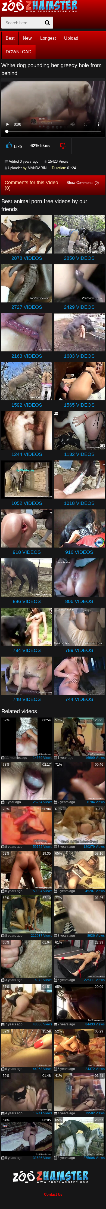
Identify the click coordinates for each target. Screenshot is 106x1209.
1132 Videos (79, 454)
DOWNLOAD (19, 52)
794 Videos (27, 650)
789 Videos (79, 650)
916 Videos (79, 552)
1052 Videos (26, 503)
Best (10, 38)
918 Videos (27, 552)
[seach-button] (47, 23)
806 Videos (79, 601)
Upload (71, 38)
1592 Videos (26, 405)
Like (18, 146)
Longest (48, 38)
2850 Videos (79, 258)
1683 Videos (79, 356)
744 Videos (79, 699)
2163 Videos (26, 356)
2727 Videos (26, 307)
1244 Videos (26, 454)
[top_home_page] (42, 6)
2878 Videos (26, 258)
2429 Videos (79, 307)
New (27, 38)
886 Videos (27, 601)
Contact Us (53, 1194)
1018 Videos (79, 503)
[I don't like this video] (63, 146)
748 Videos (27, 699)
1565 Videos (79, 405)
